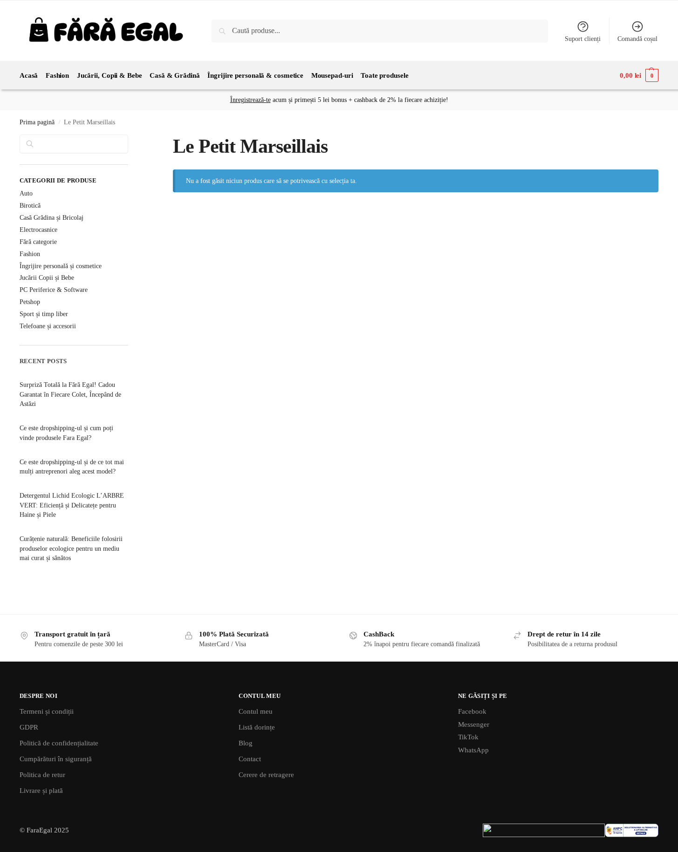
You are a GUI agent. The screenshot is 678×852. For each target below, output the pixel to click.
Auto (26, 193)
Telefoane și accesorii (48, 326)
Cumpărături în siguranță (56, 759)
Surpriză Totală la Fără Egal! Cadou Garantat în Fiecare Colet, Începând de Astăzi (70, 394)
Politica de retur (42, 774)
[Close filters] (131, 140)
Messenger (473, 724)
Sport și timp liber (44, 314)
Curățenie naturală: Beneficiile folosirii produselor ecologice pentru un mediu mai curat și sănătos (71, 548)
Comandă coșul (637, 38)
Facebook (472, 711)
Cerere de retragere (266, 774)
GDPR (29, 727)
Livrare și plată (41, 790)
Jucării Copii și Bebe (47, 277)
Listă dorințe (257, 727)
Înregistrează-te (250, 99)
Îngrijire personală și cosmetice (61, 266)
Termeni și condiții (47, 711)
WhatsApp (473, 750)
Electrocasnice (38, 229)
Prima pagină (37, 122)
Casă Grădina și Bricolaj (51, 217)
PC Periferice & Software (54, 289)
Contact (250, 759)
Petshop (30, 301)
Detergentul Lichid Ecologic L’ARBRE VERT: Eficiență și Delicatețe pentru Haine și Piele (72, 505)
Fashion (30, 253)
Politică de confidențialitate (59, 743)
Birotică (30, 205)
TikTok (468, 737)
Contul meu (256, 711)
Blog (246, 743)
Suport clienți (583, 38)
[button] (639, 75)
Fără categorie (38, 241)
